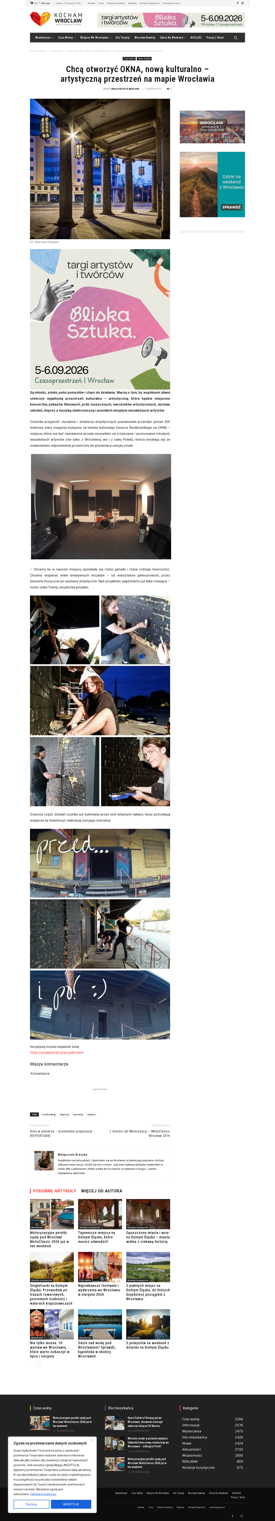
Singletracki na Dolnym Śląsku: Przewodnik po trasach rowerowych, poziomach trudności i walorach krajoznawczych (51, 1294)
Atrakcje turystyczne (89, 1227)
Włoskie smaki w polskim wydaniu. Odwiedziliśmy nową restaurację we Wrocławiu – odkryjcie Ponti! (148, 1442)
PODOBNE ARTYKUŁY (54, 1191)
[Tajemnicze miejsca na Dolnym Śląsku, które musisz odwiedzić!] (100, 1214)
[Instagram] (242, 3)
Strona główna (38, 50)
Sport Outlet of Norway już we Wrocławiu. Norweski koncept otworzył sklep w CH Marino (145, 1421)
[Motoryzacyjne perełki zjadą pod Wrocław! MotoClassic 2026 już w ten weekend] (52, 1214)
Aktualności (37, 1227)
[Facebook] (237, 3)
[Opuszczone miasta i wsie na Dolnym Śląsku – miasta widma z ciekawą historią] (148, 1214)
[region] (52, 1475)
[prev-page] (32, 1364)
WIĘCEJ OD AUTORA (101, 1191)
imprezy (64, 1114)
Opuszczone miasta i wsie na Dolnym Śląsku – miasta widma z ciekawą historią (148, 1237)
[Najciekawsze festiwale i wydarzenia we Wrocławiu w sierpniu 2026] (100, 1267)
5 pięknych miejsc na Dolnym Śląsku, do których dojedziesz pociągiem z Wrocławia (148, 1292)
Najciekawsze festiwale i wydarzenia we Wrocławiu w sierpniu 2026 (99, 1290)
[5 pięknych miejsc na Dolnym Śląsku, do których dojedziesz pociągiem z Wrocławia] (148, 1267)
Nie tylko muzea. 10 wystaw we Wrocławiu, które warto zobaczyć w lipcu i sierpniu (50, 1349)
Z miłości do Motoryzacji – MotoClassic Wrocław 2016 (140, 1133)
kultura (91, 1114)
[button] (235, 37)
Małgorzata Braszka (125, 88)
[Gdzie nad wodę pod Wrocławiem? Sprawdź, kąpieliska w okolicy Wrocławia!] (100, 1324)
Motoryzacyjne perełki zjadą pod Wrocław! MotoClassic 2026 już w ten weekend (49, 1239)
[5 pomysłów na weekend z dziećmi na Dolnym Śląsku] (148, 1324)
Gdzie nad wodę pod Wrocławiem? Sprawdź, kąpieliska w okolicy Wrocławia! (97, 1349)
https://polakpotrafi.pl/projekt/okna (56, 1052)
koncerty (78, 1114)
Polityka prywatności (43, 1494)
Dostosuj (31, 1504)
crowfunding (48, 1114)
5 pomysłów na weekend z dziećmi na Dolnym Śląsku (147, 1345)
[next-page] (38, 1364)
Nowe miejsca (144, 58)
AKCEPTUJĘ (71, 1504)
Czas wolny (56, 50)
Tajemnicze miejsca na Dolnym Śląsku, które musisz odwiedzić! (96, 1237)
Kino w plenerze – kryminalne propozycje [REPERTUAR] (61, 1133)
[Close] (92, 1440)
